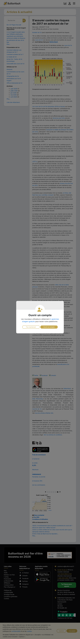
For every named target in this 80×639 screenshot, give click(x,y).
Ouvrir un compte (49, 327)
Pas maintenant (31, 327)
